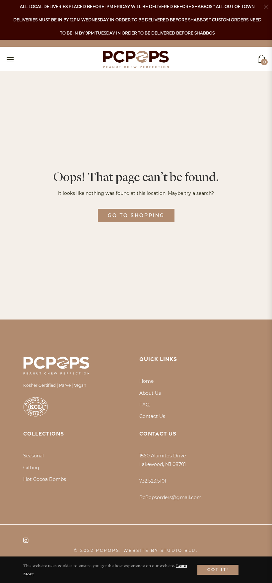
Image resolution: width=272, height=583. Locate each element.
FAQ (144, 405)
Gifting (31, 468)
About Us (150, 393)
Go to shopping (136, 215)
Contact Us (152, 416)
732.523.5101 (152, 481)
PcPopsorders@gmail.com (170, 497)
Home (146, 381)
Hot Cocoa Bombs (44, 479)
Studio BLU (178, 550)
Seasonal (33, 456)
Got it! (218, 569)
